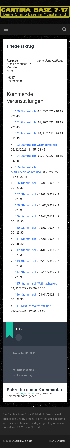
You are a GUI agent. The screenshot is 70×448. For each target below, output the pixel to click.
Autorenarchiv (18, 337)
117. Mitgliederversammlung (33, 306)
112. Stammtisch (26, 250)
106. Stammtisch (26, 183)
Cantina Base (22, 441)
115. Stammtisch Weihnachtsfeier (36, 283)
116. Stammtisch (26, 294)
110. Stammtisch (26, 227)
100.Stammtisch (25, 111)
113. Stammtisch (26, 261)
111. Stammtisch (26, 239)
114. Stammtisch (26, 272)
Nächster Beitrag (22, 375)
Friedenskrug (20, 46)
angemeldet (27, 393)
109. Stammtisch (26, 216)
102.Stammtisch (25, 133)
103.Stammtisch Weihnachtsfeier (36, 144)
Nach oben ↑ (58, 441)
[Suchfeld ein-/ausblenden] (64, 29)
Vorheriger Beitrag (23, 369)
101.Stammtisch (25, 122)
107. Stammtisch (26, 194)
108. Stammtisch (26, 205)
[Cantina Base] (35, 12)
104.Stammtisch (25, 156)
